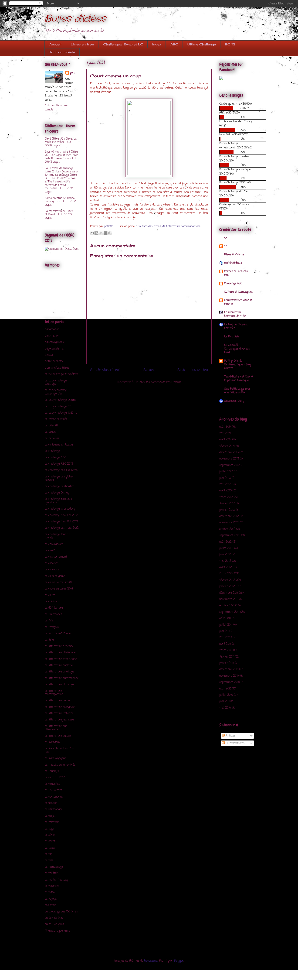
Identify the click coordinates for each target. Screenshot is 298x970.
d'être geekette (54, 361)
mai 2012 (225, 561)
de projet (50, 816)
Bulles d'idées (75, 18)
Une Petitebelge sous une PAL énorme (237, 391)
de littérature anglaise (59, 665)
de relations (52, 822)
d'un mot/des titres (148, 226)
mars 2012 (226, 574)
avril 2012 (225, 567)
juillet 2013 (226, 472)
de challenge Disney (57, 493)
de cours (50, 595)
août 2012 (225, 542)
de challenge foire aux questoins (58, 500)
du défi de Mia (54, 918)
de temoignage (54, 867)
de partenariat (54, 797)
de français (52, 627)
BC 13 (230, 44)
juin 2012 (225, 554)
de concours (52, 570)
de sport (50, 841)
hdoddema (151, 961)
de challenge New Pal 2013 (61, 522)
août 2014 (225, 427)
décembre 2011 (228, 593)
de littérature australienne (62, 678)
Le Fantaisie (231, 337)
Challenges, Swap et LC (123, 44)
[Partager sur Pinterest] (110, 233)
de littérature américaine (61, 659)
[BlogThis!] (96, 233)
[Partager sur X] (101, 233)
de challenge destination (59, 486)
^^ (225, 246)
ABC (174, 44)
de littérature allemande (60, 653)
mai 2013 (225, 484)
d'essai (49, 355)
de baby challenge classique (56, 382)
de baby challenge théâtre (61, 413)
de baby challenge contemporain (56, 392)
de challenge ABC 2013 (59, 464)
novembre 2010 (229, 676)
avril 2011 (225, 644)
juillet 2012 (226, 548)
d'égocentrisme (54, 349)
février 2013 (227, 503)
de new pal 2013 (55, 777)
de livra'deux (52, 742)
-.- (225, 238)
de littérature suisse (58, 736)
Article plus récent (105, 370)
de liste (49, 640)
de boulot (50, 432)
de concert (51, 563)
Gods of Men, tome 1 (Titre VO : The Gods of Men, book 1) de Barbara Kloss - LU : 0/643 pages (61, 157)
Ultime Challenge (201, 44)
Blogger (178, 961)
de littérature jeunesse (59, 720)
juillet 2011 (225, 625)
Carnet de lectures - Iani (237, 273)
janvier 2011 (226, 663)
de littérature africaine (59, 646)
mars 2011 (225, 650)
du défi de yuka (54, 924)
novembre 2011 (228, 599)
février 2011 (226, 657)
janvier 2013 (227, 510)
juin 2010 (224, 701)
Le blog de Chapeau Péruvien (236, 326)
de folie (49, 621)
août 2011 (225, 618)
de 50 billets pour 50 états (61, 374)
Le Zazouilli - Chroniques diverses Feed (237, 349)
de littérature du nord (58, 701)
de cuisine (51, 602)
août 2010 (225, 689)
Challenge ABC (233, 283)
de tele (49, 860)
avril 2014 (225, 440)
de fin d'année (53, 614)
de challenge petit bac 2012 (62, 528)
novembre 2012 (229, 523)
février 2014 (227, 446)
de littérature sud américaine (56, 728)
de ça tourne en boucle (59, 445)
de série (50, 835)
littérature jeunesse (57, 931)
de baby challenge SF (58, 406)
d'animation (52, 336)
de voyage (51, 899)
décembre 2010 (228, 669)
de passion (51, 803)
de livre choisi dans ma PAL (59, 750)
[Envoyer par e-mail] (92, 233)
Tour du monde (62, 52)
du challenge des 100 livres (61, 912)
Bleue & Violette (234, 255)
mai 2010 (225, 708)
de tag (48, 854)
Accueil (55, 44)
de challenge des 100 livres (61, 470)
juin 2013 (225, 478)
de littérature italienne (59, 713)
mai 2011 (224, 637)
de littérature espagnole (60, 707)
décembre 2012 (229, 516)
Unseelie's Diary (234, 401)
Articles (230, 736)
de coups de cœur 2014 (59, 589)
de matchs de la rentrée (60, 765)
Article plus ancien (192, 370)
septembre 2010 (229, 682)
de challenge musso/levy (60, 509)
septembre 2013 (229, 465)
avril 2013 (225, 491)
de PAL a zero (53, 790)
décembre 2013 (229, 452)
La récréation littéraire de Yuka (235, 314)
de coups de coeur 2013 (59, 582)
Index (156, 44)
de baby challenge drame (60, 400)
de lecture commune (58, 633)
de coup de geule (55, 576)
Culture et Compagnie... (238, 292)
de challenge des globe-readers (59, 478)
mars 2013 (226, 497)
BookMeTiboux (233, 263)
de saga (49, 829)
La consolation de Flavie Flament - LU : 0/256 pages (59, 214)
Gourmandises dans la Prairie (238, 302)
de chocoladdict (54, 544)
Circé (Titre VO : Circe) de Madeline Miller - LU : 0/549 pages (61, 142)
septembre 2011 (229, 612)
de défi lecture (54, 608)
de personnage (54, 809)
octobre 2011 (226, 605)
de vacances (52, 886)
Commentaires (234, 743)
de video (49, 892)
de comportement (56, 557)
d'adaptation (52, 329)
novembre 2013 (229, 459)
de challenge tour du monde (57, 536)
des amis (50, 905)
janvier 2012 (227, 586)
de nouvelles (52, 784)
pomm (109, 226)
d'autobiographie (55, 342)
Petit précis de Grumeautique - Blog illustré (237, 364)
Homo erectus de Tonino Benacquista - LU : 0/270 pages (60, 201)
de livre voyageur (55, 758)
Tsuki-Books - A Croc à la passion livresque (238, 379)
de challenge (52, 451)
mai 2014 (225, 433)
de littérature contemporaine (181, 226)
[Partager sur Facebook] (105, 233)
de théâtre (51, 873)
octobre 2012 (227, 529)
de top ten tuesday (56, 880)
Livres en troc (82, 44)
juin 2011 (224, 631)
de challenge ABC (55, 458)
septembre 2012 (229, 535)
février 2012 (227, 580)
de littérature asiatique (59, 672)
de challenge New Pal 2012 (61, 515)
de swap (50, 848)
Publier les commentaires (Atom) (158, 382)
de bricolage (52, 438)
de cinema (51, 550)
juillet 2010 (226, 695)
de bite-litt (51, 426)
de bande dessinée (56, 419)
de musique (52, 771)
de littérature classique (59, 684)
